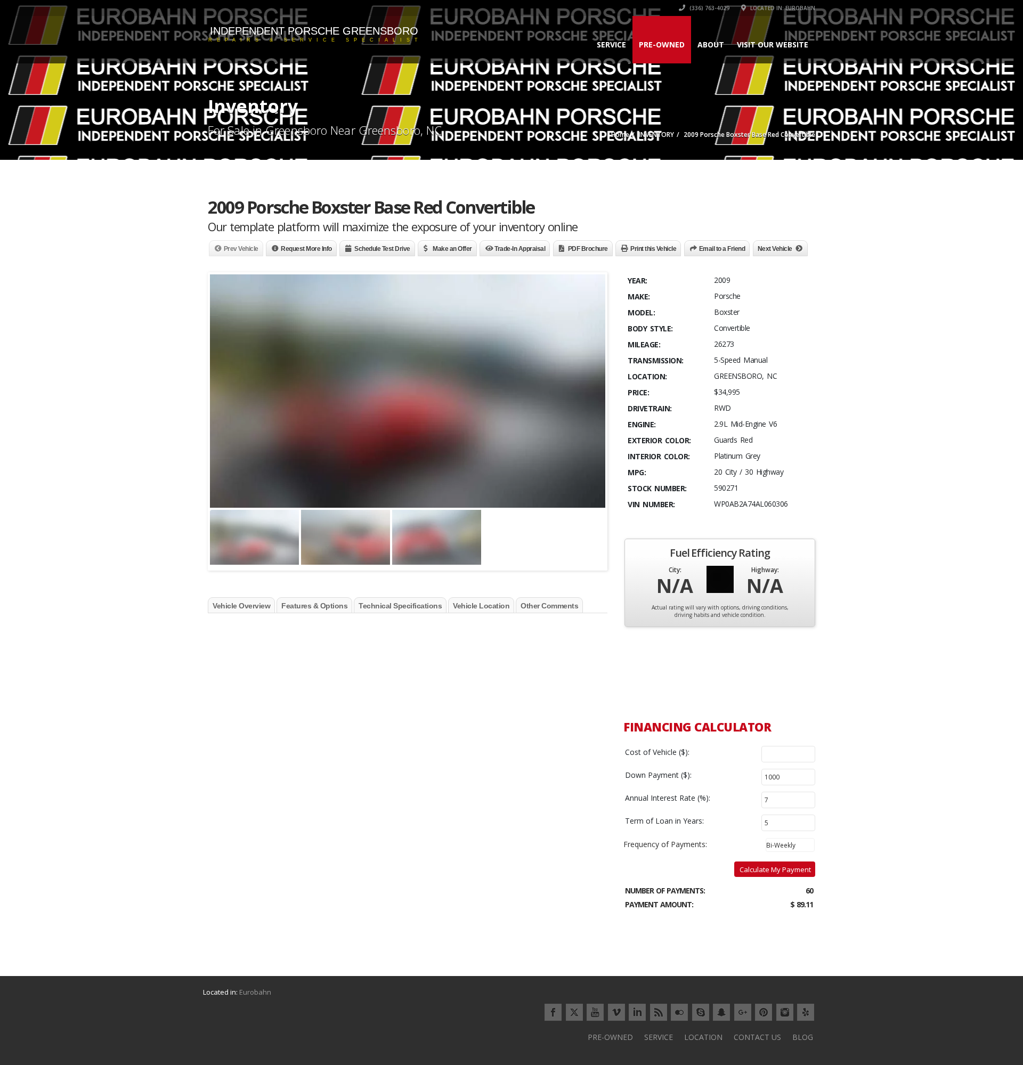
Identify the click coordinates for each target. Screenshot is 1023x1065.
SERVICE (611, 44)
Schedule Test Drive (382, 249)
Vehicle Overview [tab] (241, 605)
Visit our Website (772, 44)
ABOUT (710, 44)
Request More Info (306, 249)
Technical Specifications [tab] (400, 605)
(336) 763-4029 (708, 8)
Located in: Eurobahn (782, 8)
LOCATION (703, 1037)
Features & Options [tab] (314, 605)
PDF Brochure (588, 249)
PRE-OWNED (662, 44)
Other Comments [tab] (549, 605)
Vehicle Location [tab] (481, 605)
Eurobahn (255, 992)
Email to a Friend (722, 249)
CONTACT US (757, 1037)
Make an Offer (452, 249)
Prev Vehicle (241, 249)
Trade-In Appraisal (519, 249)
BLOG (802, 1037)
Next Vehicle (775, 249)
